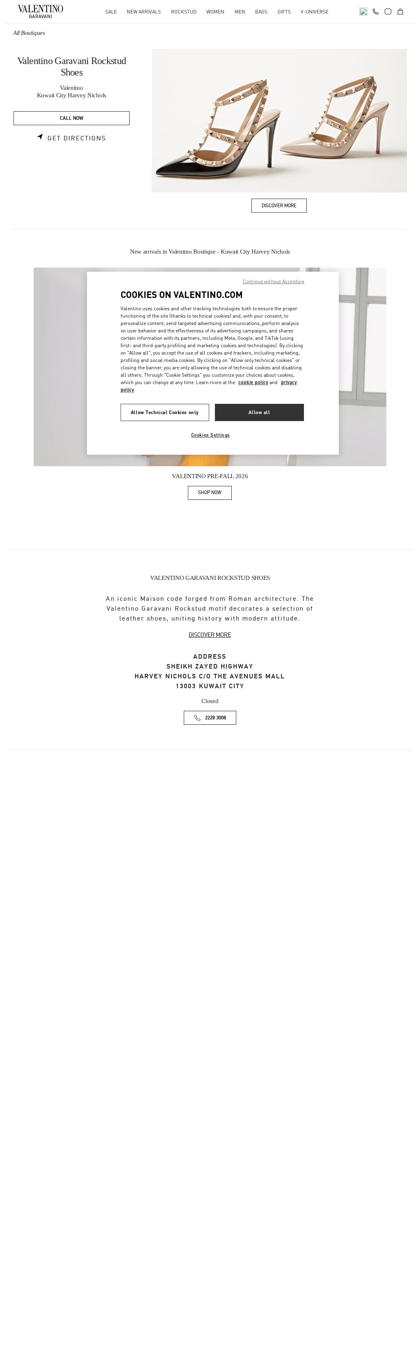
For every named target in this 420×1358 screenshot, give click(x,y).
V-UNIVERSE (315, 12)
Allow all (259, 412)
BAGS (261, 12)
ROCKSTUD (183, 12)
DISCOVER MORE (210, 635)
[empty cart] (400, 11)
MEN (240, 12)
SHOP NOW (215, 494)
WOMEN (215, 12)
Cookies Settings (210, 435)
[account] (388, 11)
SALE (111, 12)
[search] (363, 11)
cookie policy (253, 382)
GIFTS (284, 12)
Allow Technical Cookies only (165, 412)
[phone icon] (376, 10)
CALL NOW (71, 118)
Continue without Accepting (273, 281)
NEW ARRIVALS (144, 12)
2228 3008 (215, 718)
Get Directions (77, 138)
